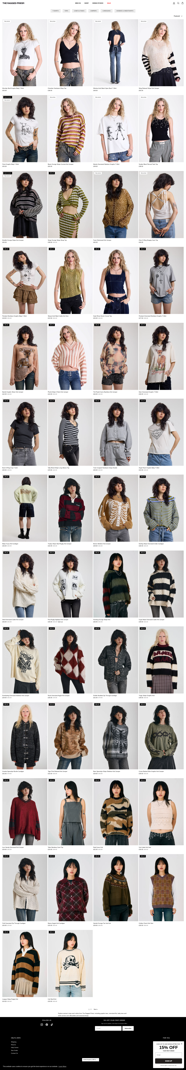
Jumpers (93, 11)
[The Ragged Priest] (13, 3)
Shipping (13, 1042)
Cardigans (107, 11)
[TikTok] (52, 1025)
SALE (109, 3)
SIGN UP (168, 1061)
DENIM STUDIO (97, 3)
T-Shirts (56, 11)
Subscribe (128, 1028)
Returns (13, 1044)
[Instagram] (42, 1025)
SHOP (86, 3)
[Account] (173, 3)
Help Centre (14, 1047)
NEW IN (78, 3)
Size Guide (14, 1050)
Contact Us (14, 1053)
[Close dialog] (181, 1043)
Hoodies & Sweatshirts (125, 11)
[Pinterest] (47, 1025)
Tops (66, 11)
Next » (96, 1009)
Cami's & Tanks (79, 11)
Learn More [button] (62, 1066)
